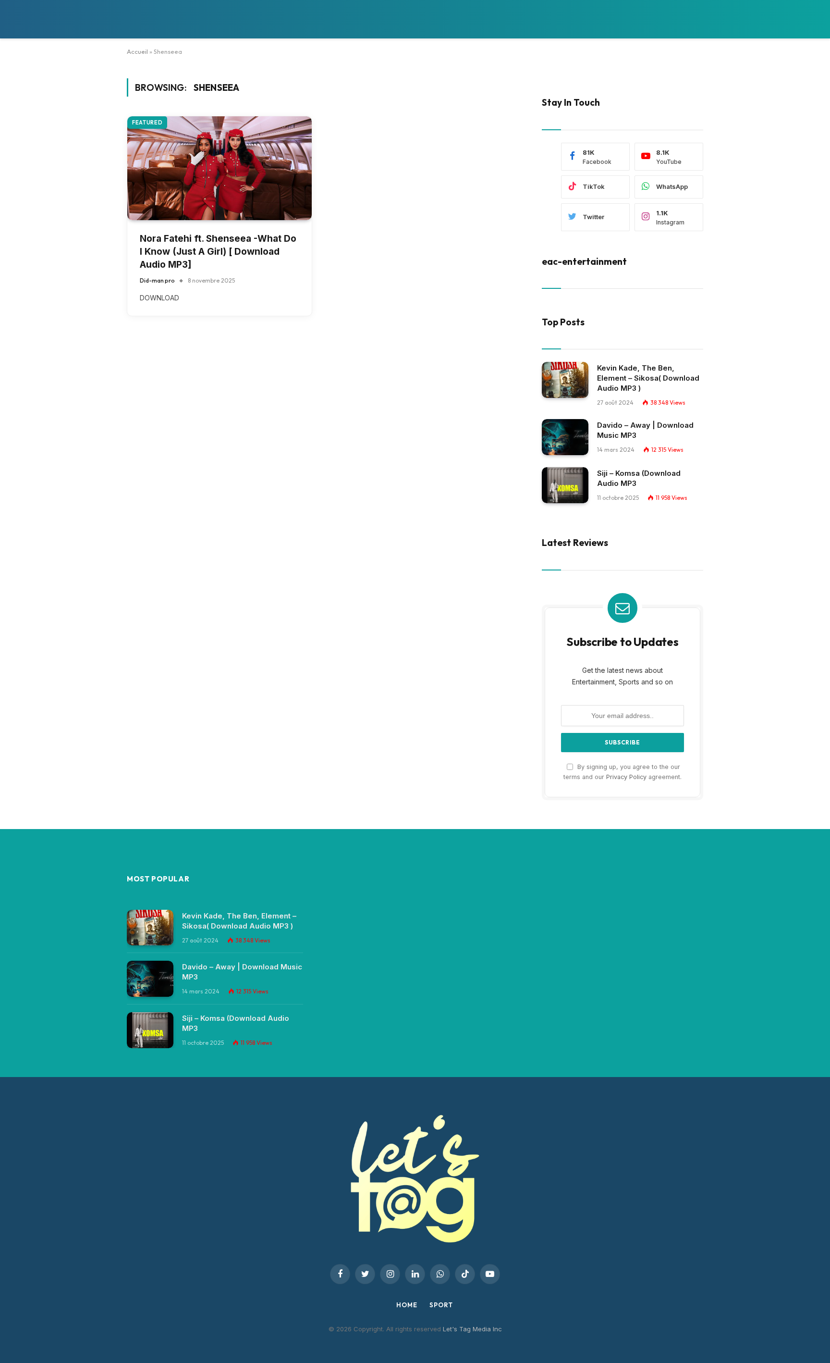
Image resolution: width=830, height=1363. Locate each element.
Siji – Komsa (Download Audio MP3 (639, 478)
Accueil (137, 51)
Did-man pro (157, 280)
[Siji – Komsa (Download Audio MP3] (565, 485)
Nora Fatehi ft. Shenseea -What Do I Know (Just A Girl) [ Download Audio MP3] (218, 251)
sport (441, 1305)
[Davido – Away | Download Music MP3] (565, 437)
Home (406, 1305)
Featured (147, 122)
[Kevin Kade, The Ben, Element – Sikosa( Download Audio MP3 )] (565, 380)
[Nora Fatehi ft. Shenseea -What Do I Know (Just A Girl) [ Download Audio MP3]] (219, 168)
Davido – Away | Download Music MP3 (645, 430)
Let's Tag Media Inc (472, 1329)
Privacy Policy (626, 777)
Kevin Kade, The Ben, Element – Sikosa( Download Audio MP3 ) (648, 378)
